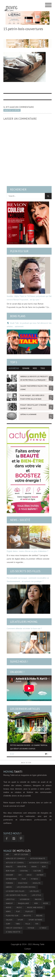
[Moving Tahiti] (10, 5)
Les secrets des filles (25, 571)
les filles (34, 891)
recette (27, 915)
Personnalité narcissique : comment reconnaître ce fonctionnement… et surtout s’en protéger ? (28, 580)
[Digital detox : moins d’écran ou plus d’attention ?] (28, 537)
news (8, 911)
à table (43, 928)
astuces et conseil (15, 862)
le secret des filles (15, 891)
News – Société (20, 520)
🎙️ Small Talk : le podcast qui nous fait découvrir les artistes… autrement (29, 325)
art (7, 854)
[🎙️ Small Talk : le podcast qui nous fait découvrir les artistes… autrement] (28, 342)
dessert (9, 875)
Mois (35, 368)
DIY (20, 875)
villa (27, 924)
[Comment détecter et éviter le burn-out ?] (28, 643)
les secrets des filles (16, 895)
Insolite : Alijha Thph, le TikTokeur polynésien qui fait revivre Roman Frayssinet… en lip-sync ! (29, 298)
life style (36, 895)
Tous (42, 368)
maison (38, 899)
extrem (40, 875)
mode (45, 903)
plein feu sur (12, 915)
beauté (9, 866)
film (24, 879)
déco (29, 875)
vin (36, 924)
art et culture (21, 854)
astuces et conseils (38, 862)
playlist (29, 911)
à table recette (13, 932)
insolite (36, 883)
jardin (9, 887)
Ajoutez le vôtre (12, 110)
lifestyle (10, 899)
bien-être (22, 866)
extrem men (11, 879)
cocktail (24, 871)
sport (20, 920)
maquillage (23, 903)
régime (39, 915)
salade (9, 920)
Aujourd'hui (13, 368)
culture (37, 871)
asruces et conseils (15, 858)
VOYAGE (31, 928)
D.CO (12, 754)
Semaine (25, 368)
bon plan (10, 871)
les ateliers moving (26, 887)
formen (9, 883)
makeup (9, 903)
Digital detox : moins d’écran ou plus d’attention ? (27, 551)
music (19, 907)
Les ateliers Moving (23, 621)
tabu (18, 924)
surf (8, 924)
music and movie (34, 907)
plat (18, 911)
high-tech (22, 883)
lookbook (24, 899)
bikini (34, 866)
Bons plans (17, 316)
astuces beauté (37, 858)
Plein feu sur (19, 251)
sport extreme (35, 920)
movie (8, 907)
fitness (34, 879)
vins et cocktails (14, 928)
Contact (27, 948)
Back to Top (26, 763)
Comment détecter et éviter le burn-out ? (24, 628)
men (36, 903)
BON (44, 866)
